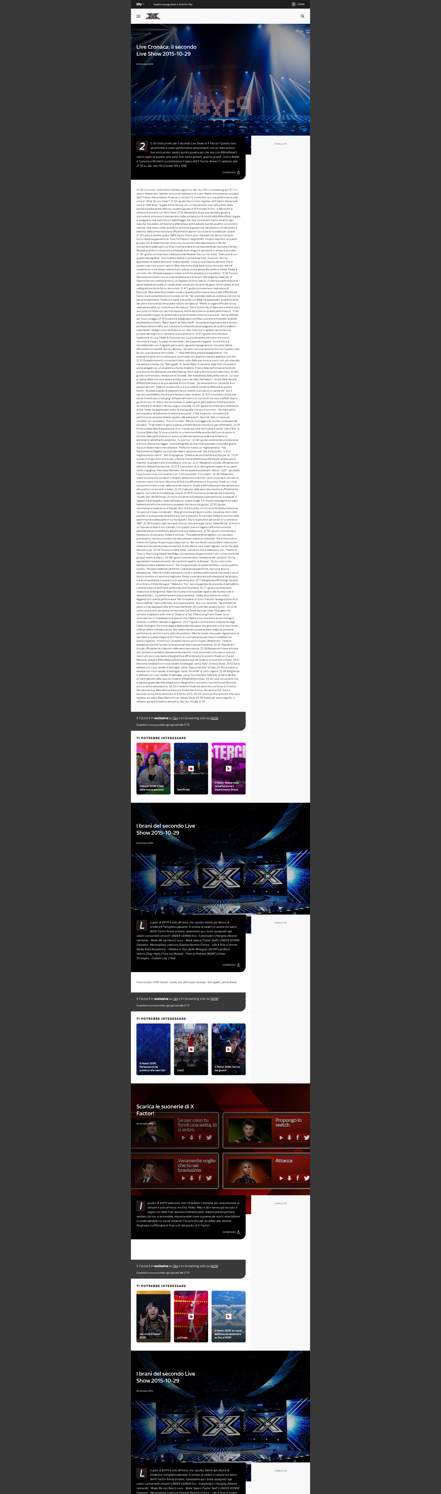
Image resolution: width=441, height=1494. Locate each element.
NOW (214, 718)
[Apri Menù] (140, 16)
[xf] (154, 16)
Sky (175, 718)
